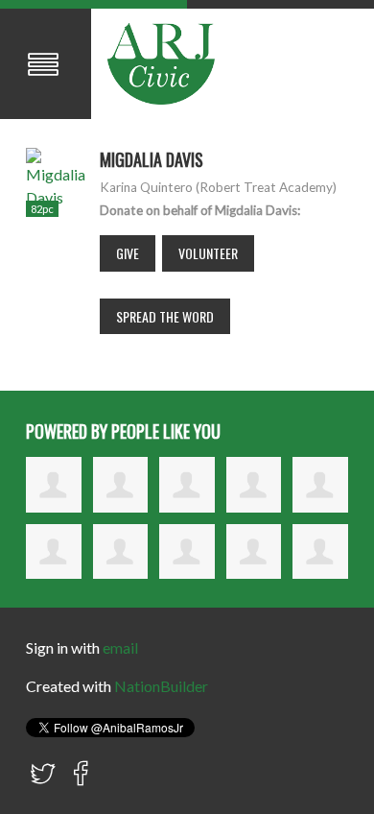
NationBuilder (161, 686)
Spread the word (165, 316)
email (120, 647)
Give (127, 253)
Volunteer (208, 253)
